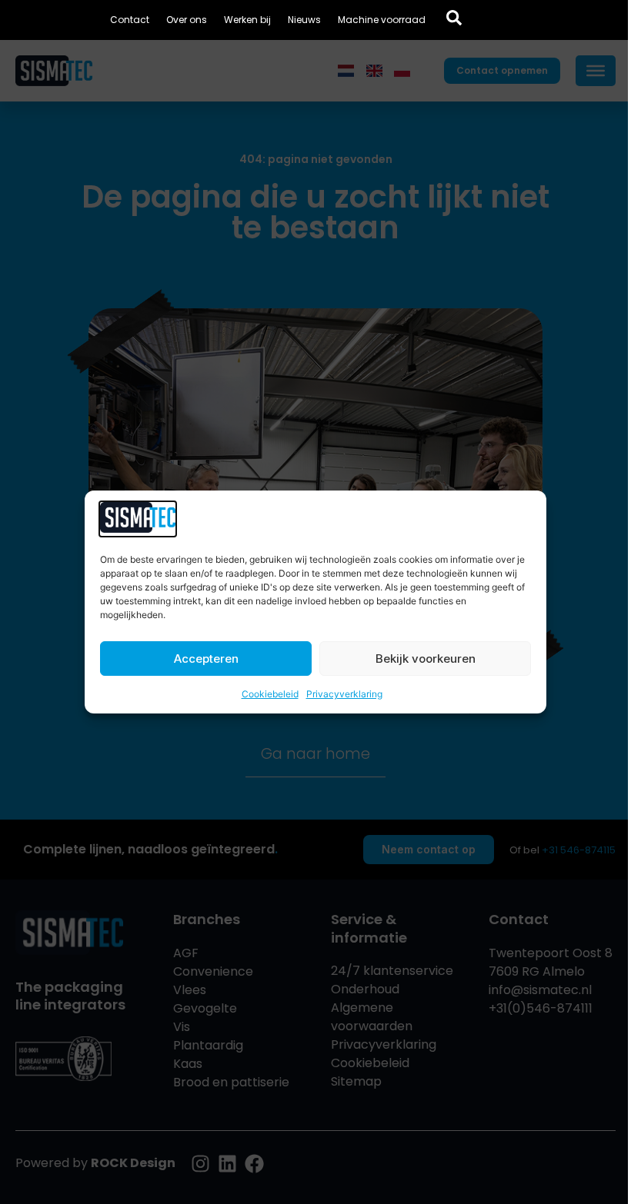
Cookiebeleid (270, 694)
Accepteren (206, 658)
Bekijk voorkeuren (426, 658)
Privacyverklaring (344, 694)
